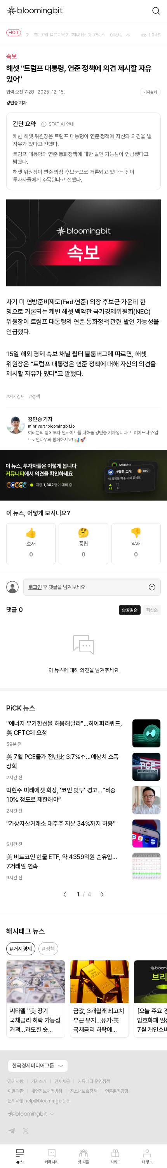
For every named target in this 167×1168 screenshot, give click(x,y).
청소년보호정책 (83, 1091)
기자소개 (39, 1081)
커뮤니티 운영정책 (94, 1081)
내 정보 (147, 1161)
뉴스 (19, 1161)
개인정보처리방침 (46, 1091)
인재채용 (62, 1081)
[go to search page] (156, 11)
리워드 (115, 1161)
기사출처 (150, 92)
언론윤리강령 (116, 1091)
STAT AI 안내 (61, 124)
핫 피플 (83, 1161)
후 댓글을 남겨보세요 (56, 587)
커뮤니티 (52, 1161)
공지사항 (15, 1081)
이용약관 (15, 1091)
